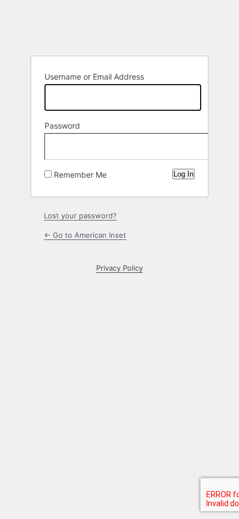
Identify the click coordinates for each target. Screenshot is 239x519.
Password (62, 125)
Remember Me (80, 174)
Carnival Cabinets (119, 27)
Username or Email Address (94, 76)
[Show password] (183, 144)
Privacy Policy (119, 267)
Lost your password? (80, 215)
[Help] (110, 178)
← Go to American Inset (85, 235)
